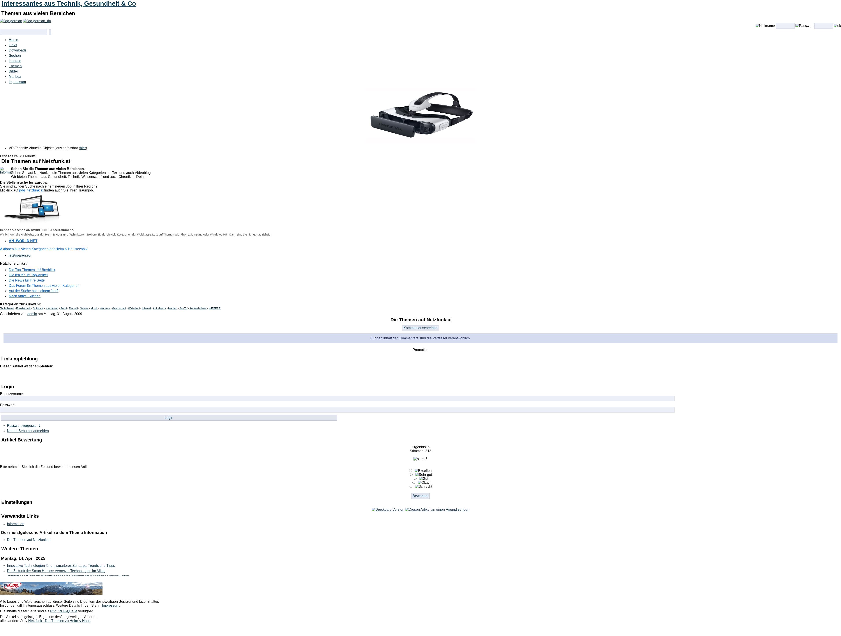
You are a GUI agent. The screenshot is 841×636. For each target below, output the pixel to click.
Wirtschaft (134, 308)
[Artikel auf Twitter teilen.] (13, 375)
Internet (146, 308)
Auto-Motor (159, 308)
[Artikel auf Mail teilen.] (4, 375)
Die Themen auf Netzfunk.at (28, 540)
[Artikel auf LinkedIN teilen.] (50, 375)
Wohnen (105, 308)
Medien (172, 308)
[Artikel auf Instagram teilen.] (32, 375)
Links (13, 45)
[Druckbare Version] (388, 509)
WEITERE (215, 308)
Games (84, 308)
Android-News (198, 308)
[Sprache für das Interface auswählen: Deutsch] (11, 21)
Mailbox (15, 76)
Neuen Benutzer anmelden (28, 431)
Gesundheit (119, 308)
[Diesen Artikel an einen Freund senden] (437, 509)
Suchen (15, 55)
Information (15, 524)
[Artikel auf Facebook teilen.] (23, 375)
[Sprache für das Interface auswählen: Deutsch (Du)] (37, 21)
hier (83, 148)
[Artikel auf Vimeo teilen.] (68, 375)
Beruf (63, 308)
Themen (15, 66)
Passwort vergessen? (24, 425)
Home (13, 40)
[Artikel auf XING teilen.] (78, 375)
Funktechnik (23, 308)
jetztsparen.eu (20, 255)
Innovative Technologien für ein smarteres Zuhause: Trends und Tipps (61, 565)
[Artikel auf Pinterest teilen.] (41, 375)
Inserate (15, 61)
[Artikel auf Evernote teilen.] (96, 375)
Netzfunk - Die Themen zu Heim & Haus (59, 621)
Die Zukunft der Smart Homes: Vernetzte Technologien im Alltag (56, 571)
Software (38, 308)
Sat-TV (183, 308)
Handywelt (52, 308)
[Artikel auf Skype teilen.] (87, 375)
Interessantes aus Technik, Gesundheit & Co (69, 3)
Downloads (18, 50)
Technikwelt (7, 308)
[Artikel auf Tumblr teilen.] (59, 375)
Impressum (17, 82)
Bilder (13, 71)
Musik (94, 308)
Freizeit (73, 308)
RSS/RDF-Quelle (63, 611)
